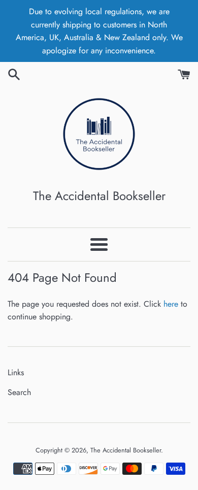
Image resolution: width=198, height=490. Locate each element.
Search (19, 392)
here (170, 304)
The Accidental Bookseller (125, 450)
